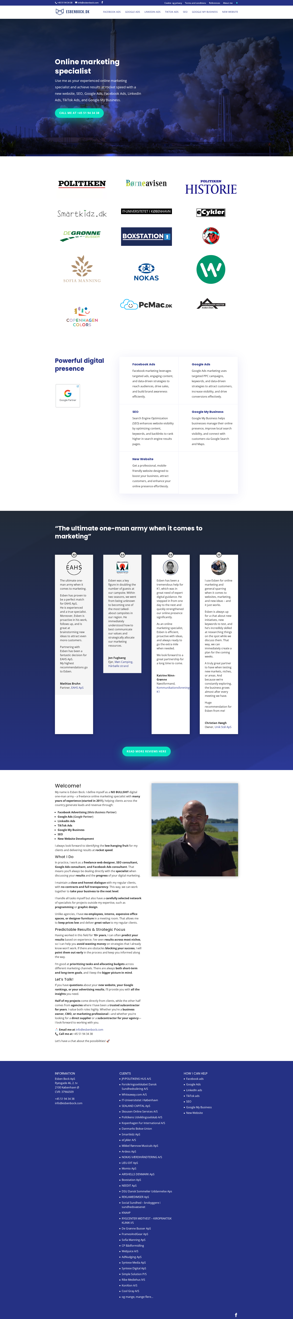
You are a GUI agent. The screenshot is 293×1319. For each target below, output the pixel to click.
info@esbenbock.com (68, 1103)
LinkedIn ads (152, 12)
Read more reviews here (146, 751)
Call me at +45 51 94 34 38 (79, 113)
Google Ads (132, 12)
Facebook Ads (143, 364)
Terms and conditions (195, 3)
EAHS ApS (77, 688)
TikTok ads (172, 12)
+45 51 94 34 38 (64, 2)
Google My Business (205, 12)
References (214, 3)
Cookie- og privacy (173, 3)
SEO (185, 12)
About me (228, 3)
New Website (230, 12)
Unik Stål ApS (223, 727)
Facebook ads (112, 12)
